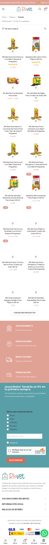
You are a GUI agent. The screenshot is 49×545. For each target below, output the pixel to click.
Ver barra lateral (11, 29)
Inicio (4, 17)
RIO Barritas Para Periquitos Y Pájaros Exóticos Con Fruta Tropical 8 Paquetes (36, 265)
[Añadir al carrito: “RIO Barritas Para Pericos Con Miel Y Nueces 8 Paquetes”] (13, 51)
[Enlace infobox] (21, 344)
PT (33, 523)
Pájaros (12, 17)
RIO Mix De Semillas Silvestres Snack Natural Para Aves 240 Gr (13, 198)
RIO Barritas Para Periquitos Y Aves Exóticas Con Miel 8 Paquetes (36, 164)
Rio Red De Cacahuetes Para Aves (13, 94)
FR (37, 523)
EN (35, 523)
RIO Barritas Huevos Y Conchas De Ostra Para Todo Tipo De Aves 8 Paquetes (13, 130)
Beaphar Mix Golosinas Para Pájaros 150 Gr (36, 197)
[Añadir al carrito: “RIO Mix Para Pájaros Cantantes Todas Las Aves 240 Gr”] (36, 223)
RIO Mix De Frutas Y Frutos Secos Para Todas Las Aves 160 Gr (13, 264)
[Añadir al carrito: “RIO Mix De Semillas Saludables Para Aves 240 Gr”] (36, 292)
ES (31, 523)
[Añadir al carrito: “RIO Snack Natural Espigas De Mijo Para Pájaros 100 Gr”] (13, 292)
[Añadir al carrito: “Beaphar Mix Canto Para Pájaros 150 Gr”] (36, 51)
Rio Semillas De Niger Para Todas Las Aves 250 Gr (36, 95)
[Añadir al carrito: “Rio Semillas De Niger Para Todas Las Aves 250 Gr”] (36, 87)
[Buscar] (39, 9)
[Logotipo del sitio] (24, 9)
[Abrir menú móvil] (3, 9)
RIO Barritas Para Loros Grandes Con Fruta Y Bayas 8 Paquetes (13, 231)
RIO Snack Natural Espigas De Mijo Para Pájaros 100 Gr (13, 300)
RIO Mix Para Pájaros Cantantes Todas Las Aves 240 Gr (36, 231)
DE (39, 523)
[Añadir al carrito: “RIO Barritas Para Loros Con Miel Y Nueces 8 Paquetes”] (13, 156)
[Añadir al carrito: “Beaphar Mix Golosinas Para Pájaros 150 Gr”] (36, 190)
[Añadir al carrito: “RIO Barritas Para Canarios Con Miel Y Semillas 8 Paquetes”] (36, 121)
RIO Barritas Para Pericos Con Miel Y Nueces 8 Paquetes (12, 59)
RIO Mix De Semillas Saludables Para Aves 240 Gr (36, 300)
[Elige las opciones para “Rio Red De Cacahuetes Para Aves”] (13, 87)
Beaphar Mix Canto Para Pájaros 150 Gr (36, 58)
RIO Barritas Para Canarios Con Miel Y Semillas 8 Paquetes (36, 128)
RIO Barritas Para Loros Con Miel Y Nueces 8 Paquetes (13, 164)
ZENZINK (26, 523)
